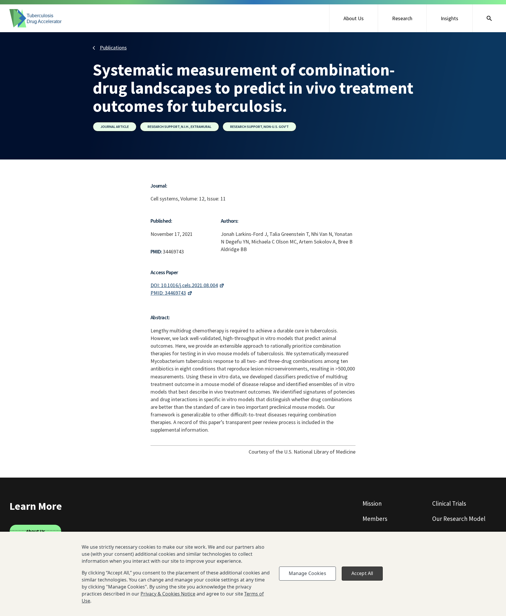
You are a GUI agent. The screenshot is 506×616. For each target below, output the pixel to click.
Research (402, 18)
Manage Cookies (307, 573)
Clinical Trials (449, 503)
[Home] (35, 18)
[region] (253, 574)
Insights (449, 18)
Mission (372, 503)
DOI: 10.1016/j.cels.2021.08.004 (184, 285)
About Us (353, 18)
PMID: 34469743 (168, 292)
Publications (113, 47)
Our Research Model (459, 519)
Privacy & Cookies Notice (168, 594)
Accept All (362, 573)
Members (375, 519)
